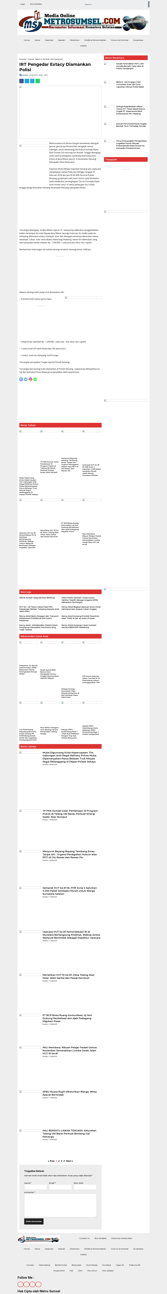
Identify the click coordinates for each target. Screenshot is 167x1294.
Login (22, 4)
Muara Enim (59, 1270)
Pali (71, 1270)
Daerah (61, 40)
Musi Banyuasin (56, 59)
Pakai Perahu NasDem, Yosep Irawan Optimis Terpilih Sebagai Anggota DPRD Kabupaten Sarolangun (80, 600)
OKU (80, 1270)
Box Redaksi (36, 4)
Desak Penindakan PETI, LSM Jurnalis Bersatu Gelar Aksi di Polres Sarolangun (130, 66)
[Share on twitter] (27, 81)
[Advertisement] (60, 210)
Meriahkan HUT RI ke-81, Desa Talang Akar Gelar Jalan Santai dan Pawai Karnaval (49, 533)
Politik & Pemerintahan (95, 40)
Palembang (44, 1265)
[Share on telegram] (32, 81)
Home (27, 40)
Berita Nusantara (114, 57)
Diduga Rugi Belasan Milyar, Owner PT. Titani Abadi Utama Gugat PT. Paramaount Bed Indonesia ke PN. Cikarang (130, 110)
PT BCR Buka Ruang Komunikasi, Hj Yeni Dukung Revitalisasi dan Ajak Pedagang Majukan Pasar (70, 527)
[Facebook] (21, 379)
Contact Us (84, 1238)
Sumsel (30, 1265)
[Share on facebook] (21, 81)
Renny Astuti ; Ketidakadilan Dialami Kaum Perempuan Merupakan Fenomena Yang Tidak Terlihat (38, 627)
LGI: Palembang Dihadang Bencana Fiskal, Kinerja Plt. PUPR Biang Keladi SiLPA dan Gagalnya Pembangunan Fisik (28, 735)
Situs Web (78, 1183)
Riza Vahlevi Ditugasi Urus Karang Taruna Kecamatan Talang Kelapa (49, 731)
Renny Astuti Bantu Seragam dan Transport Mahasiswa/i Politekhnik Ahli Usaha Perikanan (39, 618)
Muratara (106, 1265)
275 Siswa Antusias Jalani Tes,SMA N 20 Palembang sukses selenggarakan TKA (91, 679)
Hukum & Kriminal (119, 40)
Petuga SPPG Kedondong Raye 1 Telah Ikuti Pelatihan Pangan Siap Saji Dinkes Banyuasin (70, 734)
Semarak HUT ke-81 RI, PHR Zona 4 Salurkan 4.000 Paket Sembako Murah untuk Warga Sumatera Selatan (91, 470)
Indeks (83, 46)
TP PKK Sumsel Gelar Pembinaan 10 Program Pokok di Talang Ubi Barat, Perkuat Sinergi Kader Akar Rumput (49, 467)
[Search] (149, 4)
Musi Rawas (91, 1265)
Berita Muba (61, 1265)
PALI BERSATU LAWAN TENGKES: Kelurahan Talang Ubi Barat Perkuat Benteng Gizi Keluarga (69, 1133)
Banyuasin (76, 1265)
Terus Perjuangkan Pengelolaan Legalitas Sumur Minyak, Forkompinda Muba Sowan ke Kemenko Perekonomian (131, 144)
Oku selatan (108, 1270)
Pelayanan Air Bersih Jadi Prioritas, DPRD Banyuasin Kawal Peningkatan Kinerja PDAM (28, 670)
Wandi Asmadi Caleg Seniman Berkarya (37, 598)
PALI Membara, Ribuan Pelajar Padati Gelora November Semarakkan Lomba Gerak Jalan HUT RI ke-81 (91, 539)
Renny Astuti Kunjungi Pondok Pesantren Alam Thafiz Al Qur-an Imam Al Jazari (80, 617)
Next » (69, 1160)
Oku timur (92, 1270)
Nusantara (138, 40)
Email (52, 1183)
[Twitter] (26, 379)
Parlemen (74, 40)
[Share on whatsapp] (37, 81)
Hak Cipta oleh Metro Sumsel (38, 1291)
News (37, 40)
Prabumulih (134, 1265)
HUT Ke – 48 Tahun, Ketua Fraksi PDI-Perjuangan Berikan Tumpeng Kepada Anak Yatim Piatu (39, 609)
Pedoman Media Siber (121, 1238)
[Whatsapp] (35, 379)
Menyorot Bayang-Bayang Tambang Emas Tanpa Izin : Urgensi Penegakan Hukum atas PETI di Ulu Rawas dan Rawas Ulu (70, 464)
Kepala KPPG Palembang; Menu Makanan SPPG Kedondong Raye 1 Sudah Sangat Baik (90, 730)
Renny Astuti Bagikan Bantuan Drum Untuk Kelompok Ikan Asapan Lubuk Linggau (81, 608)
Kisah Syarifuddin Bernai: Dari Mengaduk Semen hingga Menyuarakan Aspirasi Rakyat (49, 674)
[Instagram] (31, 379)
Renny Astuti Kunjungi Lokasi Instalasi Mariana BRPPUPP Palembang (79, 626)
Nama (27, 1183)
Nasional (49, 40)
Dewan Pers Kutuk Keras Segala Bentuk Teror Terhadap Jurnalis (131, 125)
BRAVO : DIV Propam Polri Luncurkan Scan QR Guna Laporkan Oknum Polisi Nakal (130, 84)
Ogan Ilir (120, 1265)
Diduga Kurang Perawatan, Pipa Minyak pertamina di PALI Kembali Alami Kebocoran (70, 693)
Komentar (29, 1192)
